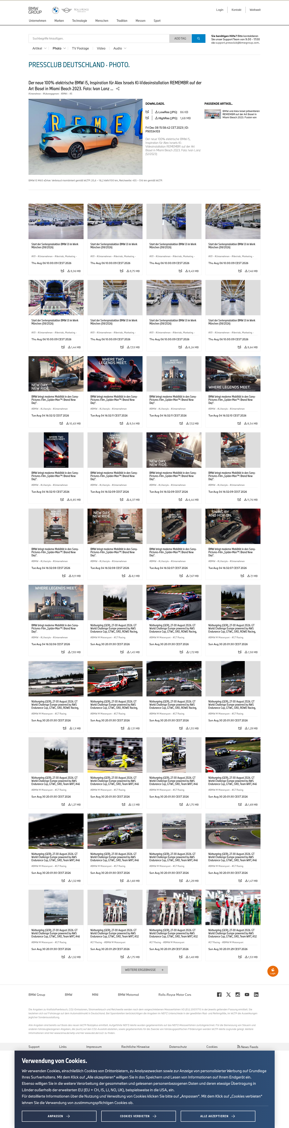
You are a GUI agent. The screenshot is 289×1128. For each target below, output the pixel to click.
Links (63, 1047)
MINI (95, 995)
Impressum (94, 1047)
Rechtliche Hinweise (135, 1047)
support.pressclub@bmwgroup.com (237, 42)
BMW (68, 995)
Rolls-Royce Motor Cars (174, 995)
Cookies (212, 1047)
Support (34, 1047)
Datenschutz (178, 1047)
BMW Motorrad (128, 995)
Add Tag (180, 38)
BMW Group (37, 995)
